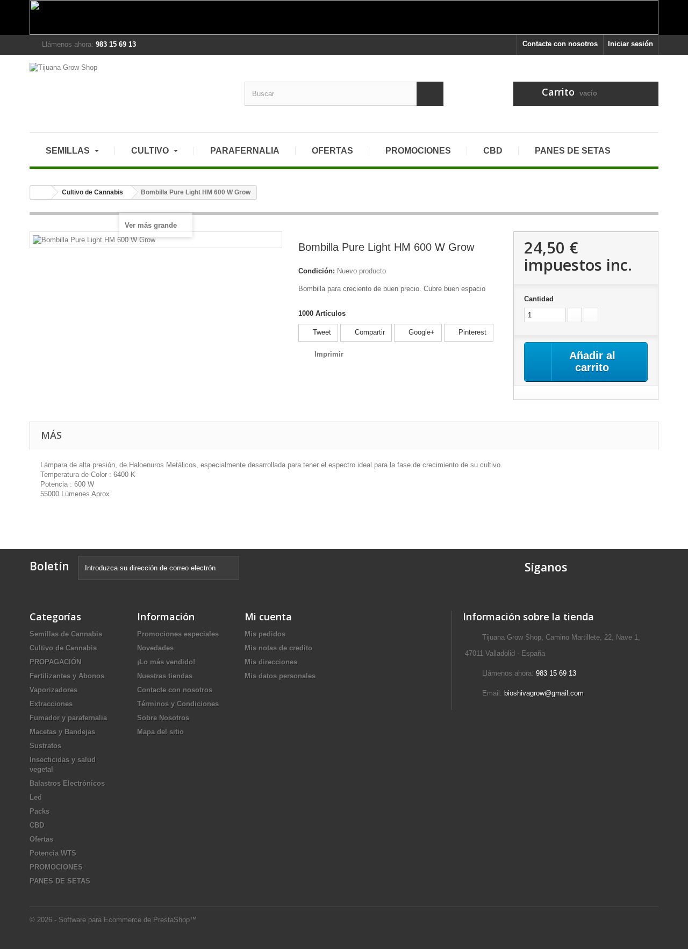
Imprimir (328, 354)
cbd (493, 150)
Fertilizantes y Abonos (67, 676)
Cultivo (151, 150)
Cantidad (539, 299)
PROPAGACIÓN (55, 662)
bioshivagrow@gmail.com (544, 693)
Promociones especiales (178, 634)
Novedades (155, 648)
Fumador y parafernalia (68, 718)
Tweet (321, 332)
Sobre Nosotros (163, 718)
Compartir (369, 332)
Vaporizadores (53, 690)
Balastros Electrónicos (67, 783)
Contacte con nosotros (560, 44)
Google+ (420, 332)
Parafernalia (245, 150)
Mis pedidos (265, 634)
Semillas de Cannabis (66, 634)
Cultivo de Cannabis (63, 648)
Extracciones (51, 704)
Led (36, 797)
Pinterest (471, 332)
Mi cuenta (268, 616)
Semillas (69, 150)
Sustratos (45, 746)
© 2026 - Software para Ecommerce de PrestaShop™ (113, 920)
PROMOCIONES (56, 867)
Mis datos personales (280, 676)
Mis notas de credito (278, 648)
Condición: (316, 271)
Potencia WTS (53, 853)
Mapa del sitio (160, 732)
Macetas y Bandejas (62, 732)
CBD (37, 825)
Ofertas (332, 150)
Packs (39, 811)
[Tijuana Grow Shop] (129, 89)
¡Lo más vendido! (166, 662)
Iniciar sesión (630, 44)
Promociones (418, 150)
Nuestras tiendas (164, 676)
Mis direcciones (271, 662)
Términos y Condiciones (178, 704)
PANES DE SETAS (573, 150)
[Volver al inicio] (41, 192)
